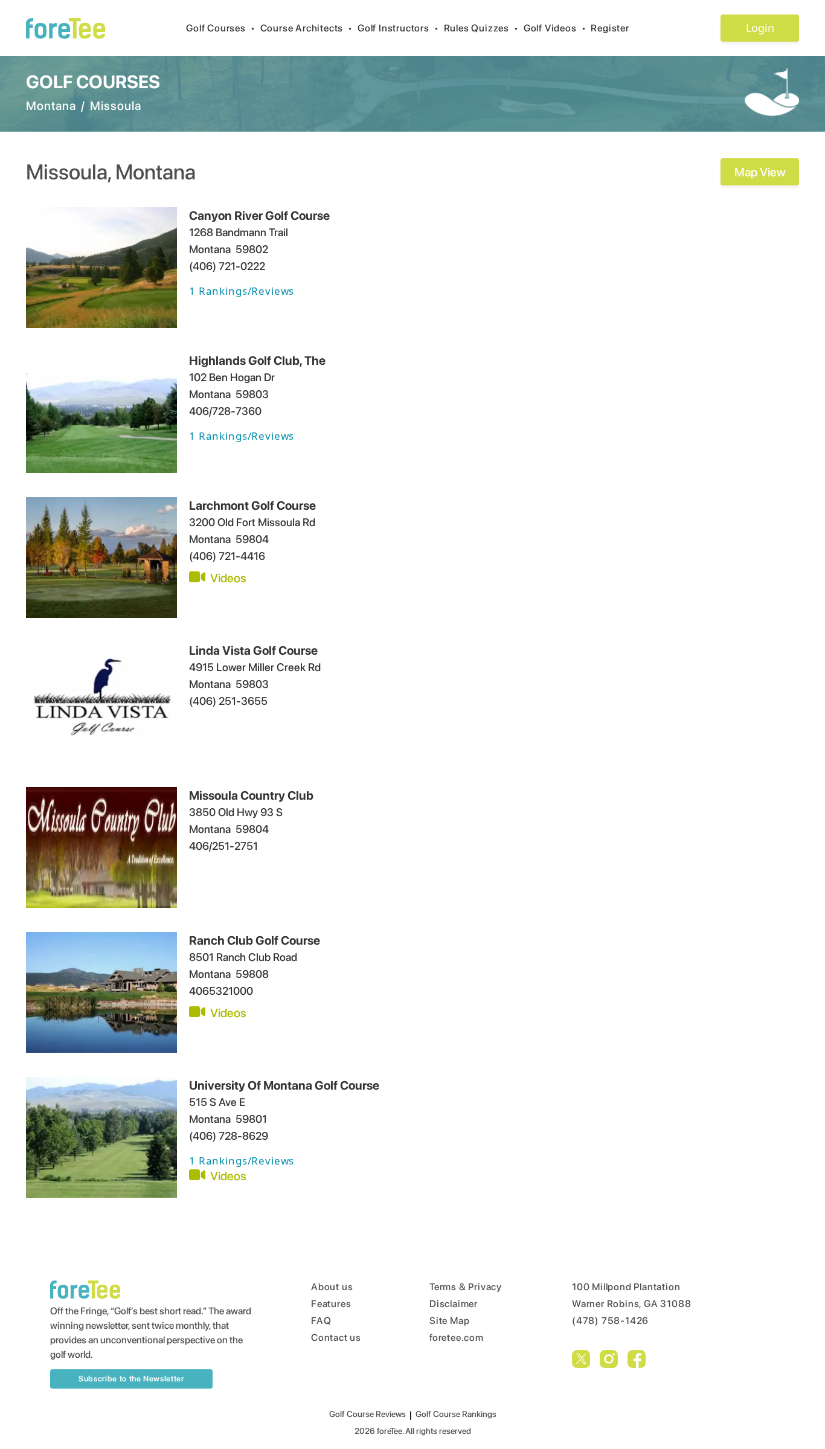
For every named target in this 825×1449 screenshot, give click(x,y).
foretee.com (456, 1337)
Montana (51, 105)
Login (760, 28)
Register (610, 28)
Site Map (449, 1320)
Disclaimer (453, 1303)
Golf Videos (555, 28)
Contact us (336, 1337)
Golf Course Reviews (367, 1414)
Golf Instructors (398, 28)
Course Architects (306, 28)
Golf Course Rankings (456, 1414)
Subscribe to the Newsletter (131, 1378)
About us (332, 1287)
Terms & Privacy (465, 1287)
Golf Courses (220, 28)
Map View (760, 172)
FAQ (321, 1320)
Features (331, 1303)
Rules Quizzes (481, 28)
